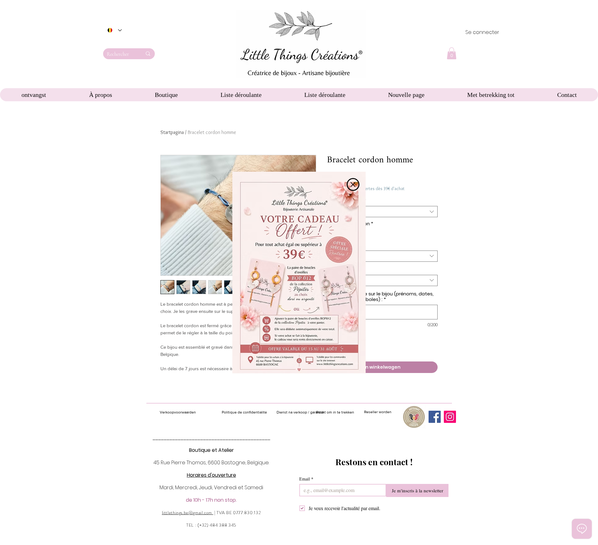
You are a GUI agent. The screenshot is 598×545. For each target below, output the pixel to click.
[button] (353, 184)
